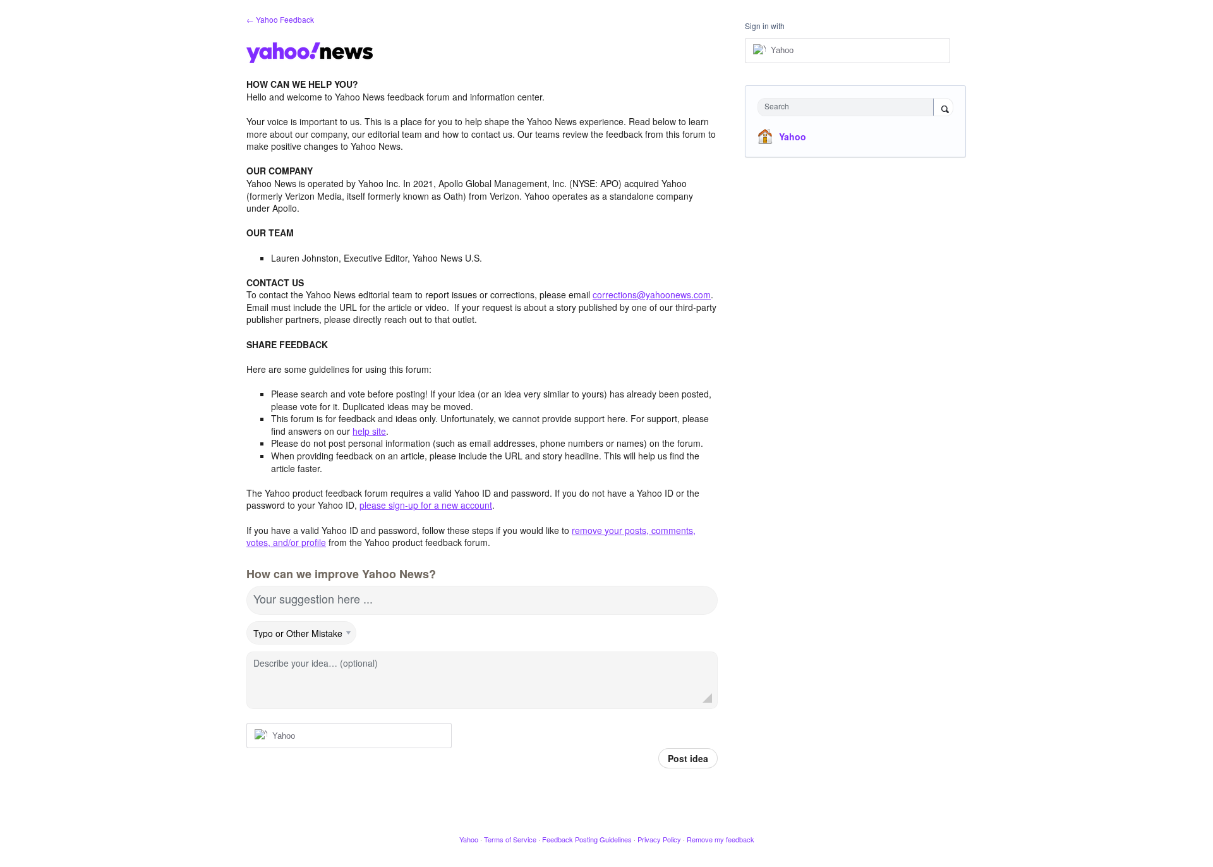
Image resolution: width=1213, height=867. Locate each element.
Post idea (688, 758)
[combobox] (849, 107)
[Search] (943, 108)
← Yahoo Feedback (280, 19)
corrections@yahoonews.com (652, 294)
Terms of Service (510, 839)
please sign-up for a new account (425, 505)
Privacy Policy (659, 839)
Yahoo (792, 136)
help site (369, 431)
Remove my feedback (720, 839)
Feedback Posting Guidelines (587, 839)
